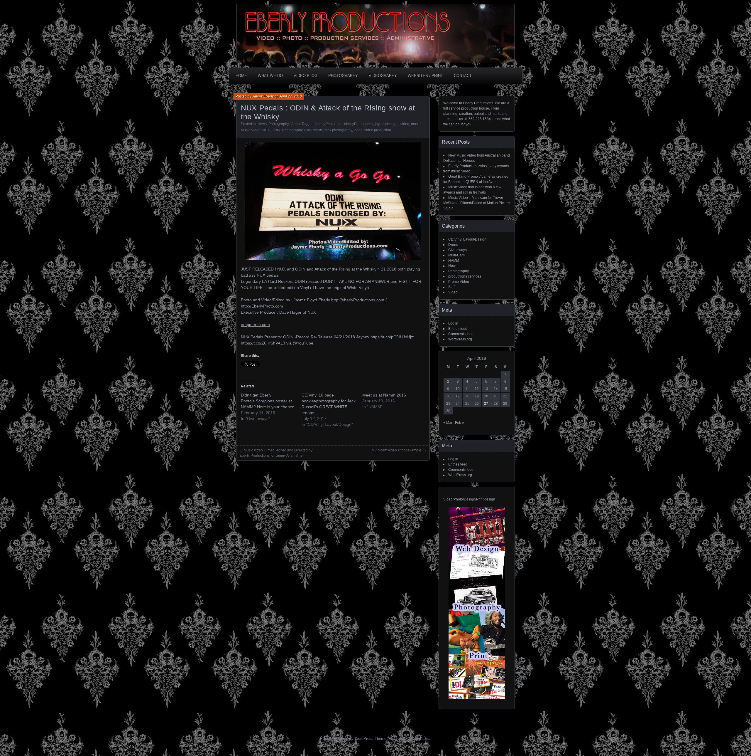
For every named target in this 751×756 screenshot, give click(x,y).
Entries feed (457, 329)
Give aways (457, 250)
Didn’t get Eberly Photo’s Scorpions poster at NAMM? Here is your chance (267, 401)
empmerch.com (255, 324)
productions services (464, 276)
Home (241, 75)
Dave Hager (290, 312)
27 (486, 403)
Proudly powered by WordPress (346, 738)
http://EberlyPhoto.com (262, 306)
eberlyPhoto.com (328, 124)
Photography (343, 75)
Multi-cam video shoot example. (397, 450)
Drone (453, 245)
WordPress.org (460, 339)
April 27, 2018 (291, 96)
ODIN (276, 130)
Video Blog (305, 75)
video (358, 130)
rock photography (338, 130)
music (415, 124)
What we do (270, 75)
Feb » (459, 423)
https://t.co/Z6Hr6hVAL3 (263, 343)
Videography (383, 75)
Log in (453, 323)
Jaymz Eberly (263, 96)
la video (403, 124)
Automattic (420, 738)
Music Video (251, 130)
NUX (266, 130)
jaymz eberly (385, 124)
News (262, 124)
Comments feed (460, 334)
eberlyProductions (358, 124)
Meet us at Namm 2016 (384, 395)
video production (377, 130)
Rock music (313, 130)
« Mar (447, 423)
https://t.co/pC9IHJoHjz (392, 337)
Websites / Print (425, 75)
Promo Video (458, 282)
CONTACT (463, 75)
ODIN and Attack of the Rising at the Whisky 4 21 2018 (345, 269)
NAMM (453, 260)
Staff (451, 287)
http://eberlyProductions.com (357, 300)
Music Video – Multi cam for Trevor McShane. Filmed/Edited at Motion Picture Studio (476, 203)
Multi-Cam (456, 255)
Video (295, 124)
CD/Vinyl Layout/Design (467, 239)
